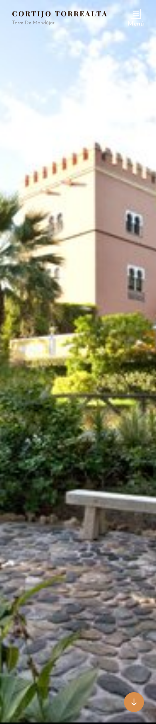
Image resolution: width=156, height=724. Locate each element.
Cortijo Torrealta (60, 13)
